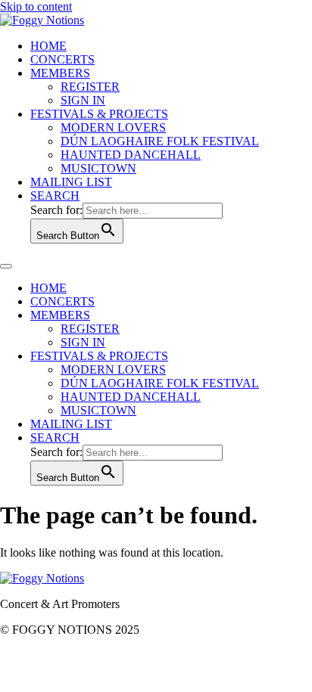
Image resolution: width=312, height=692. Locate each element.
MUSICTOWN (98, 168)
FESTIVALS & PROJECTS (99, 113)
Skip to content (36, 6)
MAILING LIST (71, 181)
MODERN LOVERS (113, 127)
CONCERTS (62, 59)
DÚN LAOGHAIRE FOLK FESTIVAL (160, 141)
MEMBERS (60, 73)
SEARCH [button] (55, 195)
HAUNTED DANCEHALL (131, 154)
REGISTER (90, 86)
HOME (48, 45)
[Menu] (6, 266)
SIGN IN (83, 100)
